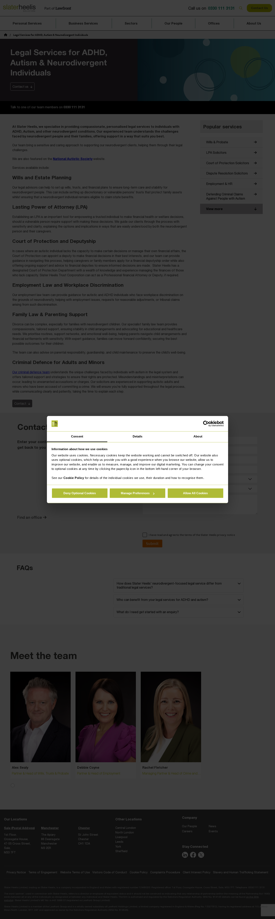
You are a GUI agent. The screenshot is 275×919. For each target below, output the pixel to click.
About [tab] (197, 436)
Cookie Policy (73, 478)
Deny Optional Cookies (79, 493)
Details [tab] (138, 436)
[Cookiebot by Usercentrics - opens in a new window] (206, 424)
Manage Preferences (135, 493)
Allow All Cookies (195, 493)
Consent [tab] (77, 436)
